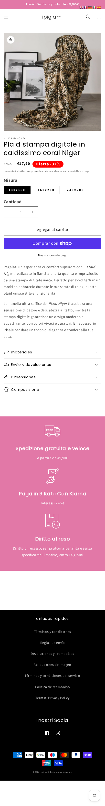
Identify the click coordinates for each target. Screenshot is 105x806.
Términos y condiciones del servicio (52, 675)
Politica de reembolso (52, 687)
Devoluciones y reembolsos (52, 653)
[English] (81, 7)
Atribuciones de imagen (52, 664)
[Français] (86, 7)
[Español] (99, 7)
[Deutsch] (90, 7)
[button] (6, 16)
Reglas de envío (52, 642)
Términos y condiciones (52, 631)
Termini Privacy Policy (52, 698)
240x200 (75, 190)
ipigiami (45, 772)
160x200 (46, 190)
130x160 (17, 190)
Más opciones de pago (52, 255)
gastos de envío (40, 171)
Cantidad (12, 201)
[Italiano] (95, 7)
